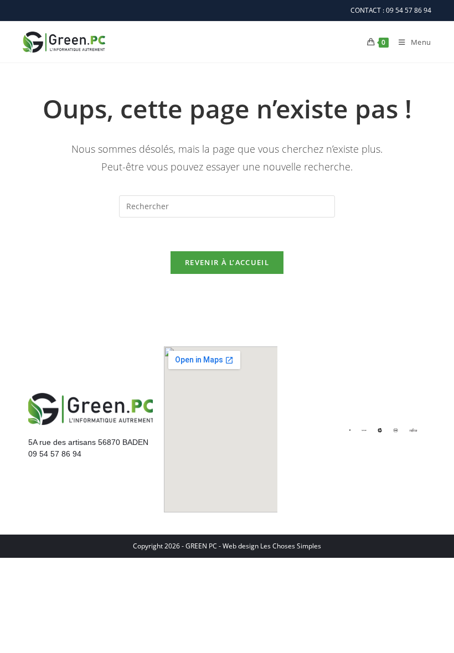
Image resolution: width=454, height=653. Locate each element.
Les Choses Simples (290, 546)
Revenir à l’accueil (227, 262)
